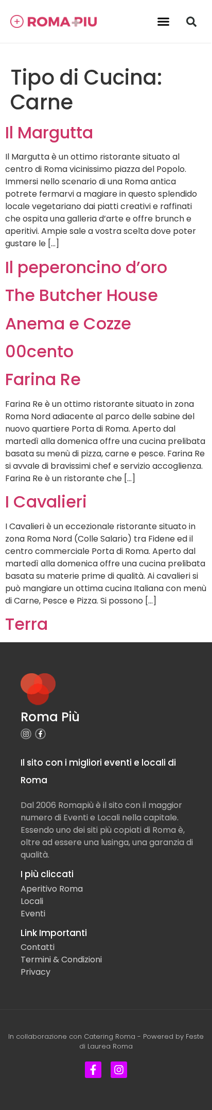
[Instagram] (26, 733)
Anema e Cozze (68, 323)
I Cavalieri (46, 501)
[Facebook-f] (40, 733)
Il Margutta (49, 132)
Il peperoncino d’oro (86, 267)
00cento (39, 351)
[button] (163, 21)
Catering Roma (109, 1036)
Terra (26, 624)
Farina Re (43, 379)
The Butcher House (81, 295)
